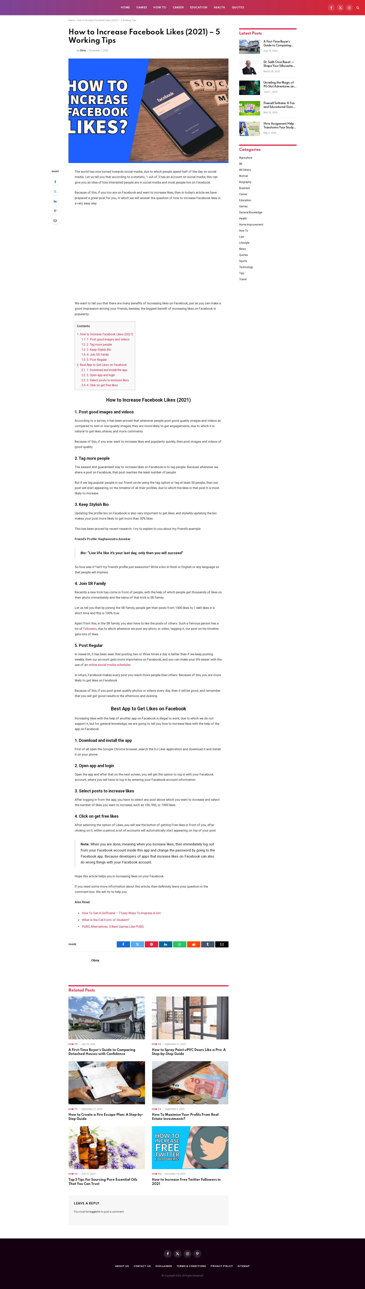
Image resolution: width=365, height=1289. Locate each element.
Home (125, 7)
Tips (241, 273)
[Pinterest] (55, 211)
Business (244, 188)
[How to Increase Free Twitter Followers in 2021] (190, 1147)
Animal (243, 175)
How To (159, 7)
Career (178, 7)
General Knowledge (250, 212)
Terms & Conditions (191, 1266)
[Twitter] (55, 191)
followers (90, 629)
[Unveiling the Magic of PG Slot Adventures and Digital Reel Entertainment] (249, 88)
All (240, 163)
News (242, 248)
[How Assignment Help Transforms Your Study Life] (249, 129)
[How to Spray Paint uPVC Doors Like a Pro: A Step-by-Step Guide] (190, 1018)
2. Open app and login (98, 375)
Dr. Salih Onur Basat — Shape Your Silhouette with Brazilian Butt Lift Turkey (278, 64)
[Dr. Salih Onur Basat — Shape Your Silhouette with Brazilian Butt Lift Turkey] (249, 67)
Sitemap (244, 1266)
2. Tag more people (96, 344)
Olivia (83, 50)
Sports (243, 261)
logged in (95, 1211)
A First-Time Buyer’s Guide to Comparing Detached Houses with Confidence (101, 1052)
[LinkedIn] (55, 201)
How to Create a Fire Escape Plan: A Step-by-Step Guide (105, 1117)
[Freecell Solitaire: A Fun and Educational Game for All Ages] (249, 108)
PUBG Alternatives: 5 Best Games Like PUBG (113, 926)
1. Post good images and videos (105, 339)
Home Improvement (251, 224)
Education (198, 7)
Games (141, 7)
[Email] (55, 220)
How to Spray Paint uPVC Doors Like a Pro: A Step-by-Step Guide (189, 1052)
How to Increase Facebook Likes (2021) (105, 334)
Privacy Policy (222, 1266)
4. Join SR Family (95, 354)
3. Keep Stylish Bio (96, 349)
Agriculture (245, 157)
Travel (243, 279)
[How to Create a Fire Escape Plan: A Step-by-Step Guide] (106, 1082)
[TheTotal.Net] (34, 7)
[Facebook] (55, 182)
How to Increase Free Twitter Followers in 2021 (186, 1182)
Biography (245, 182)
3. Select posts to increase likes (105, 380)
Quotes (238, 7)
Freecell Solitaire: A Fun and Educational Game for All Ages (279, 105)
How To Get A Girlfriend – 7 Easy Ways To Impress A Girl (121, 913)
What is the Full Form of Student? (105, 920)
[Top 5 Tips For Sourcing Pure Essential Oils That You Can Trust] (106, 1147)
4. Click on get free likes (99, 385)
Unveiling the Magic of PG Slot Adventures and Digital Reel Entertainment (279, 85)
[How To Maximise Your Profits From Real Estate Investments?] (190, 1082)
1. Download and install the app (104, 370)
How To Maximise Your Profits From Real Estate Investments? (185, 1117)
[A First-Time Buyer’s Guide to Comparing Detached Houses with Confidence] (106, 1018)
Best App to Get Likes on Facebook (102, 365)
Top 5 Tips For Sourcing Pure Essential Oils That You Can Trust (102, 1182)
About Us (122, 1266)
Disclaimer (164, 1266)
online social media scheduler (109, 665)
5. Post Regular (94, 360)
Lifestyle (244, 242)
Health (219, 7)
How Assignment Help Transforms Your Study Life (278, 126)
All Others (245, 169)
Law (241, 236)
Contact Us (142, 1266)
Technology (246, 267)
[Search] (357, 7)
